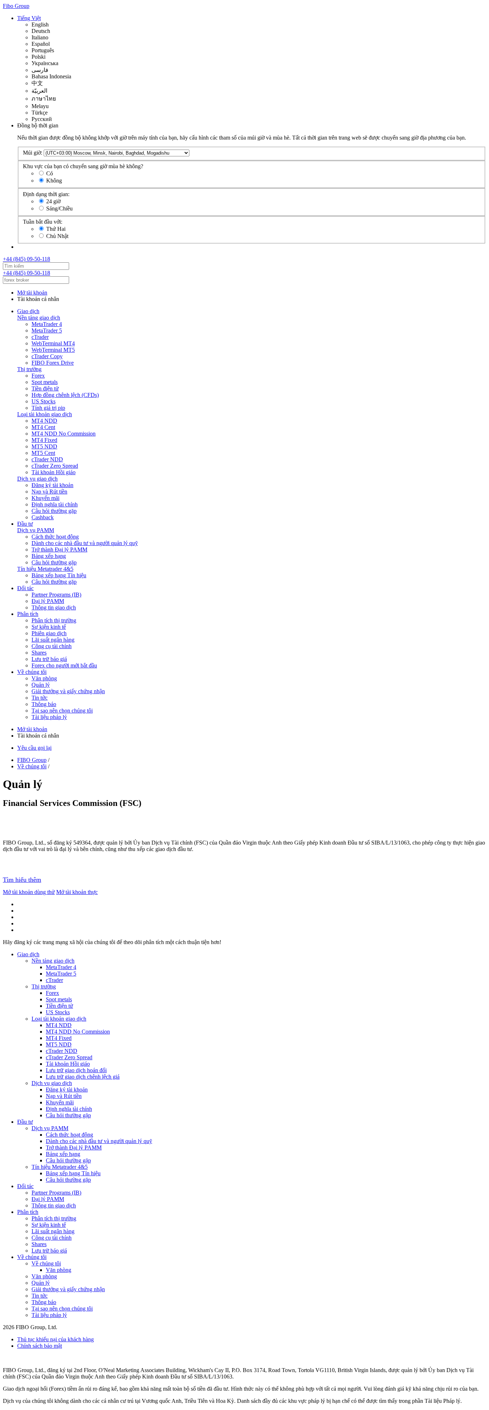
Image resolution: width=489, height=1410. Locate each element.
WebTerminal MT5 (53, 350)
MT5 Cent (43, 453)
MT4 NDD (44, 421)
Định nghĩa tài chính (55, 504)
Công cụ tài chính (52, 646)
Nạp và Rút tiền (49, 491)
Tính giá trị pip (48, 408)
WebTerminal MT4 (53, 343)
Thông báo (44, 704)
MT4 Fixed (44, 440)
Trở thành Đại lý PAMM (59, 549)
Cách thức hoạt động (55, 537)
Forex (38, 376)
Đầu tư (25, 524)
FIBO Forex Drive (53, 363)
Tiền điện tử (45, 388)
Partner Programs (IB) (56, 595)
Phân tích (27, 614)
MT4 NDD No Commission (64, 434)
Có (49, 173)
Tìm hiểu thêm (22, 879)
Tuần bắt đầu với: (42, 222)
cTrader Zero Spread (55, 466)
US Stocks (43, 401)
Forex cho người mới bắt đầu (64, 665)
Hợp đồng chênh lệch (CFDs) (65, 395)
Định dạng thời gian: (46, 194)
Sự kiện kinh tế (49, 627)
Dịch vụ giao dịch (37, 479)
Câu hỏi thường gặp (54, 511)
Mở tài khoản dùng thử (29, 892)
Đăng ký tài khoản (52, 485)
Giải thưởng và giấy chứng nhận (68, 691)
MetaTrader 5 (47, 330)
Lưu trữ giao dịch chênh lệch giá (83, 1077)
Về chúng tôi (32, 672)
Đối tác (25, 588)
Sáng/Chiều (59, 208)
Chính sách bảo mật (39, 1346)
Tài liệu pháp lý (49, 717)
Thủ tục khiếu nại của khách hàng (55, 1339)
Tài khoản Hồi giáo (54, 472)
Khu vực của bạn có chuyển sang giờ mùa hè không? (83, 166)
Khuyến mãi (45, 498)
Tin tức (40, 698)
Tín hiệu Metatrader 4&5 (45, 569)
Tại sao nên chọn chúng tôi (62, 711)
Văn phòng (44, 678)
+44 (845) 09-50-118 (26, 259)
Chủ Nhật (57, 236)
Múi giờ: (32, 153)
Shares (39, 653)
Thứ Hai (56, 229)
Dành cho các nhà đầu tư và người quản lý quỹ (85, 543)
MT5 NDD (44, 446)
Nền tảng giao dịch (38, 318)
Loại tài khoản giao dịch (44, 414)
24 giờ (53, 201)
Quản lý (41, 685)
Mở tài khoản (32, 293)
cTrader (40, 337)
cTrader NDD (47, 459)
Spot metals (45, 382)
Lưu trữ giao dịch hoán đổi (76, 1070)
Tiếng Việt (29, 18)
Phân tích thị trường (54, 620)
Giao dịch (28, 311)
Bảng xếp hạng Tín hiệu (59, 575)
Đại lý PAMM (48, 601)
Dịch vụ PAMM (35, 530)
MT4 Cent (43, 427)
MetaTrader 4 (47, 324)
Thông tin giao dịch (54, 607)
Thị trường (29, 369)
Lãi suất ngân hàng (53, 640)
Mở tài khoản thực (77, 892)
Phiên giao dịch (49, 633)
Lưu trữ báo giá (49, 659)
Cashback (43, 517)
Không (54, 181)
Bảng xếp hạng (49, 556)
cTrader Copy (47, 356)
